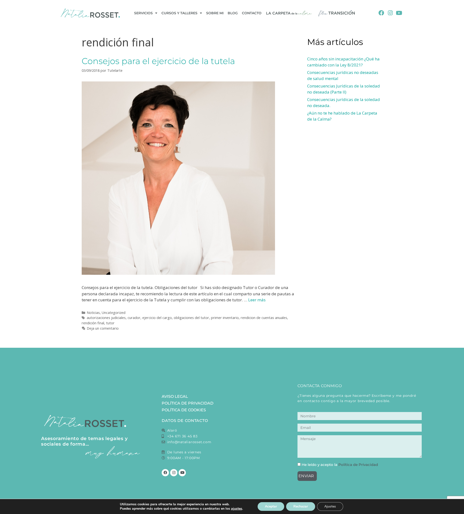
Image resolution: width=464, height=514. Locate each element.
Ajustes (330, 506)
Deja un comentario (103, 328)
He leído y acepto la (340, 464)
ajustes (236, 509)
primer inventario (225, 317)
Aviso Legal (175, 396)
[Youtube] (399, 13)
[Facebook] (381, 13)
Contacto (251, 13)
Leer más (257, 300)
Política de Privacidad (187, 403)
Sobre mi (215, 13)
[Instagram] (390, 13)
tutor (110, 323)
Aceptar (271, 506)
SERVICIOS (143, 13)
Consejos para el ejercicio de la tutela (158, 61)
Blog (233, 13)
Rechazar (300, 506)
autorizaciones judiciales (106, 317)
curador (134, 317)
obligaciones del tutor (191, 317)
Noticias (93, 312)
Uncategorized (113, 312)
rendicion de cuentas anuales (264, 317)
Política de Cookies (184, 410)
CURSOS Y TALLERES (179, 13)
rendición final (93, 323)
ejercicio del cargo (157, 317)
